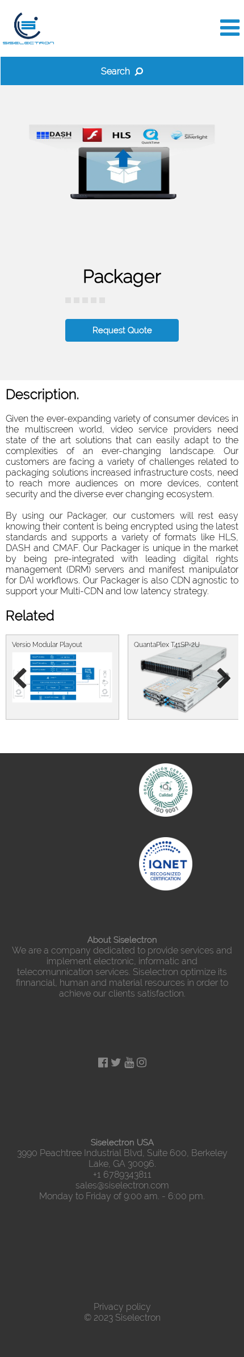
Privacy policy (122, 1306)
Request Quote (122, 330)
